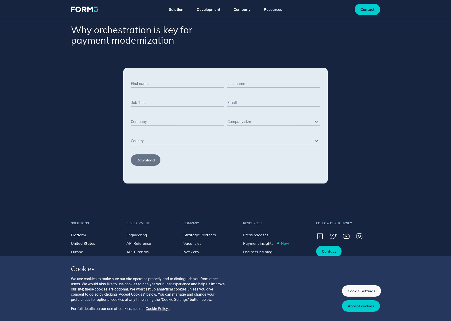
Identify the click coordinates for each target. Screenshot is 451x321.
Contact (367, 9)
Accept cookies (361, 306)
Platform (78, 235)
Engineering (136, 235)
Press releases (255, 235)
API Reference (138, 243)
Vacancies (192, 243)
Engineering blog (257, 251)
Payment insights (266, 243)
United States (83, 243)
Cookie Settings (361, 291)
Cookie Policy (157, 308)
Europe (77, 251)
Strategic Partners (199, 235)
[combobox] (273, 122)
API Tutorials (137, 251)
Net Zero (191, 251)
